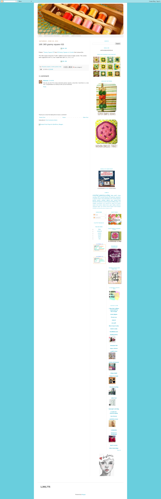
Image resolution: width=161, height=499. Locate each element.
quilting (114, 205)
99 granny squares (46, 66)
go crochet (103, 206)
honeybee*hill (113, 345)
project (107, 188)
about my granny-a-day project (52, 36)
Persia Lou (114, 317)
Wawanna (45, 80)
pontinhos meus (114, 419)
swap (117, 201)
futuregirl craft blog (114, 409)
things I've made (113, 376)
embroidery (107, 198)
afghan (104, 205)
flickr (99, 229)
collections (95, 206)
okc (104, 203)
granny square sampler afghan (101, 200)
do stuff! (114, 323)
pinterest (99, 231)
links (112, 195)
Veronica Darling (113, 387)
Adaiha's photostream (102, 261)
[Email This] (64, 67)
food (119, 200)
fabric (99, 206)
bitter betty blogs (113, 448)
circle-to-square (110, 206)
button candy (113, 328)
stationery (118, 205)
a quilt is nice (113, 351)
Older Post (85, 117)
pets (112, 200)
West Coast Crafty (114, 326)
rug (97, 208)
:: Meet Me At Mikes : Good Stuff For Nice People (114, 310)
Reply (44, 86)
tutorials (95, 201)
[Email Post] (41, 69)
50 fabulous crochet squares (104, 201)
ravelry (99, 233)
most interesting (102, 248)
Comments (98, 217)
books (107, 205)
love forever (114, 416)
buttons (100, 205)
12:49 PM (51, 80)
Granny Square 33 (49, 52)
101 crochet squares (115, 198)
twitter (99, 237)
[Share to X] (68, 67)
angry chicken (114, 348)
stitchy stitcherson (114, 362)
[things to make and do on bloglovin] (106, 475)
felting (99, 208)
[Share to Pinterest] (71, 67)
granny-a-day (58, 66)
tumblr (99, 235)
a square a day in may (98, 198)
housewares (100, 203)
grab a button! (65, 36)
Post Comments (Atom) (51, 120)
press (111, 208)
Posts (96, 215)
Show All (119, 450)
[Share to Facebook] (70, 67)
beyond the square (110, 203)
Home (64, 117)
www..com (99, 244)
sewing (115, 200)
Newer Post (42, 117)
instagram (107, 208)
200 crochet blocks (103, 197)
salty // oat (114, 398)
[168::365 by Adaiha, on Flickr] (63, 48)
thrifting (113, 201)
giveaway (103, 208)
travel (115, 206)
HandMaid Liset (114, 331)
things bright (114, 373)
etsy (100, 238)
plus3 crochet (113, 445)
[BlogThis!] (66, 67)
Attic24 (114, 320)
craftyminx (114, 430)
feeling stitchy (114, 334)
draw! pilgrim (113, 314)
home (40, 36)
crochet (53, 66)
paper (110, 205)
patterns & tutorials (76, 36)
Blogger (84, 494)
